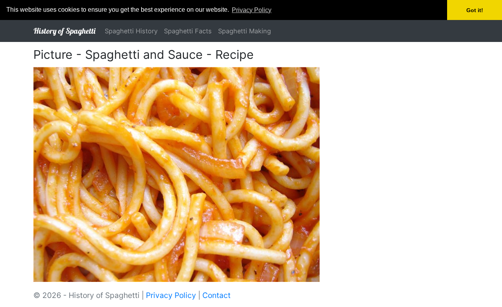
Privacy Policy (171, 295)
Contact (216, 295)
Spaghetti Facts (188, 31)
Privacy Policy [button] (251, 10)
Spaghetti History (131, 31)
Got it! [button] (474, 10)
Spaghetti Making (244, 31)
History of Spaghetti (64, 31)
